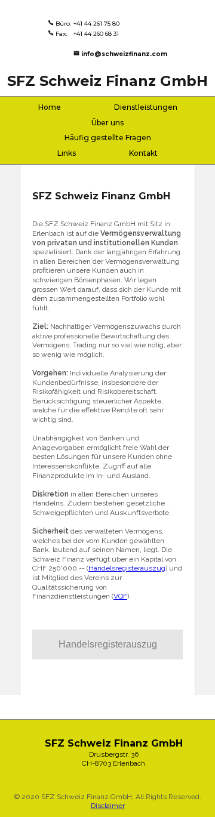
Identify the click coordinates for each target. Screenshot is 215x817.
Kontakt (143, 153)
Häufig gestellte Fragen (107, 137)
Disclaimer (108, 805)
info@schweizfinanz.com (124, 54)
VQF (120, 596)
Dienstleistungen (145, 107)
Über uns (107, 122)
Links (66, 153)
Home (49, 107)
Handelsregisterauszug (126, 568)
